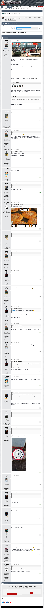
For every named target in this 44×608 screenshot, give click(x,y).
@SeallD (13, 310)
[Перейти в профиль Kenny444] (6, 173)
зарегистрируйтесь (11, 32)
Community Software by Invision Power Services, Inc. (23, 606)
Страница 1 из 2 (11, 583)
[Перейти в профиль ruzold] (6, 347)
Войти (32, 592)
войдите (7, 32)
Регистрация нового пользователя (12, 593)
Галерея (18, 6)
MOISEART (6, 202)
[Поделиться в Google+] (4, 602)
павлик (6, 183)
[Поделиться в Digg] (6, 602)
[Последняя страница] (7, 38)
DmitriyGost (6, 111)
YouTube (6, 195)
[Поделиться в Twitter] (2, 602)
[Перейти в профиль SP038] (3, 13)
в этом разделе (17, 329)
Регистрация (40, 6)
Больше (22, 6)
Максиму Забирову (35, 78)
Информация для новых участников (10, 13)
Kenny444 (6, 168)
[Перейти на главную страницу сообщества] (2, 7)
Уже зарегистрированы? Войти (32, 6)
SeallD (6, 270)
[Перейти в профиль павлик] (6, 188)
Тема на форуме (7, 55)
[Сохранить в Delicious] (7, 602)
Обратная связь (9, 607)
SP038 (10, 19)
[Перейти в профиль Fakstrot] (6, 416)
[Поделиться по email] (8, 602)
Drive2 (6, 52)
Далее (5, 583)
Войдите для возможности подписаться (30, 17)
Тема (5, 607)
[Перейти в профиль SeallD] (6, 275)
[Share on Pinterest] (10, 602)
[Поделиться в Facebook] (3, 602)
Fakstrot (6, 411)
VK (6, 124)
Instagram (6, 123)
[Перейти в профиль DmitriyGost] (6, 116)
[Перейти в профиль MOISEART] (6, 207)
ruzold (6, 342)
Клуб (5, 6)
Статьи (14, 6)
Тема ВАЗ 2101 (37, 607)
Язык (2, 607)
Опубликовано (15, 40)
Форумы (9, 6)
